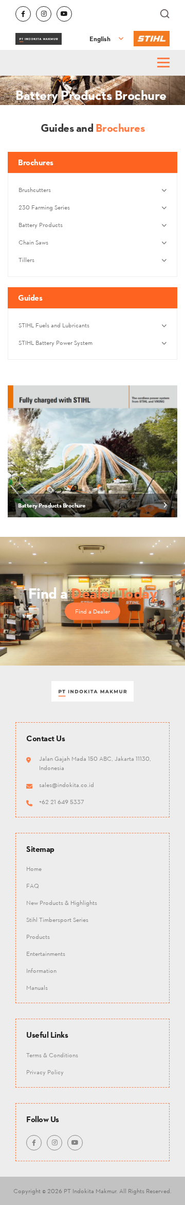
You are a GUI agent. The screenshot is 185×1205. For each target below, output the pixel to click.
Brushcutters (34, 189)
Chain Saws (33, 242)
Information (41, 970)
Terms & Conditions (52, 1055)
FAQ (32, 885)
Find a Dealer (92, 610)
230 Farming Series (44, 207)
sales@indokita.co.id (66, 784)
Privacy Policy (45, 1072)
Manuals (37, 987)
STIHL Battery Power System (55, 342)
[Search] (165, 14)
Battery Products (40, 224)
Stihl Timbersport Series (57, 919)
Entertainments (45, 953)
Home (34, 868)
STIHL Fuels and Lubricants (53, 325)
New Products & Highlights (61, 902)
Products (38, 936)
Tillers (26, 259)
